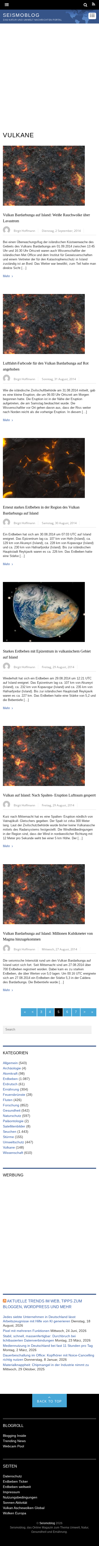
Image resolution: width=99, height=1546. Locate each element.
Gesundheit (11, 1110)
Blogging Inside (14, 1436)
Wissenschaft (13, 1153)
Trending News (14, 1441)
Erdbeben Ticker (15, 1481)
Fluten (7, 1100)
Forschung (11, 1105)
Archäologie (12, 1068)
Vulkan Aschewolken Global (23, 1508)
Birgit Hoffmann (24, 231)
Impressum (11, 1492)
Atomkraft (10, 1073)
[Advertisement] (49, 75)
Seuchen (9, 1131)
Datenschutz (12, 1476)
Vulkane (9, 1147)
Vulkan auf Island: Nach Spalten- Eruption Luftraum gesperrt (49, 795)
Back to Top (49, 1401)
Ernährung (11, 1089)
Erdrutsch (10, 1084)
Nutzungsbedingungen (20, 1497)
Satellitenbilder (14, 1126)
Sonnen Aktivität (15, 1502)
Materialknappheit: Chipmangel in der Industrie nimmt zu (46, 1365)
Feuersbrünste (14, 1095)
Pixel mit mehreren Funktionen (26, 1331)
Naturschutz (12, 1116)
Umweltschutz (13, 1142)
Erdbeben (10, 1079)
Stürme (8, 1137)
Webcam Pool (13, 1446)
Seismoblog (47, 1523)
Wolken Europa (14, 1513)
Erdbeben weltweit (17, 1487)
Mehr (6, 276)
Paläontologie (13, 1121)
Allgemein (10, 1063)
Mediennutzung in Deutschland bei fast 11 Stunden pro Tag (48, 1346)
